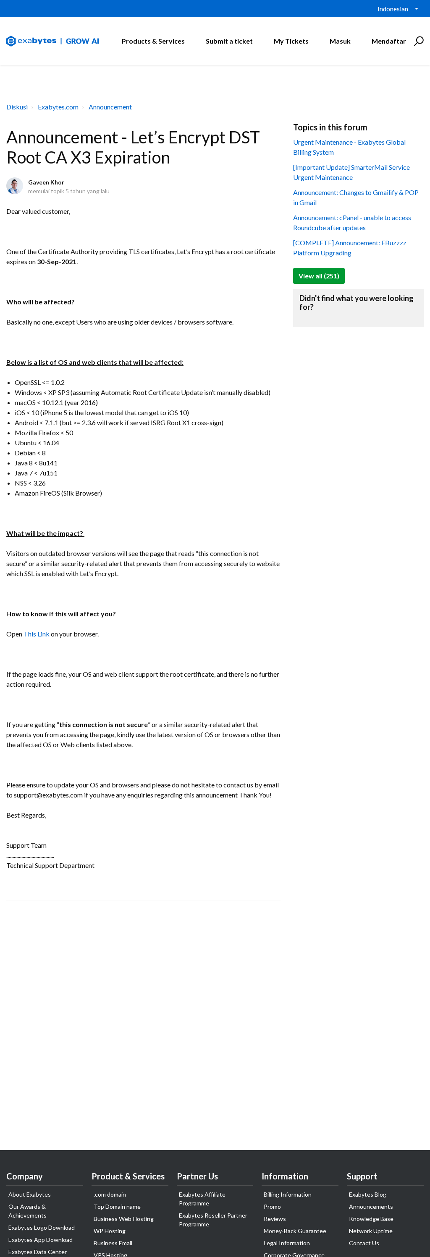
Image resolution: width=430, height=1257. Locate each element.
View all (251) (319, 276)
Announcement (110, 107)
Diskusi (17, 107)
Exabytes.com (58, 107)
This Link (37, 634)
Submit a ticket (229, 41)
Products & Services (153, 41)
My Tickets (291, 41)
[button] (418, 41)
